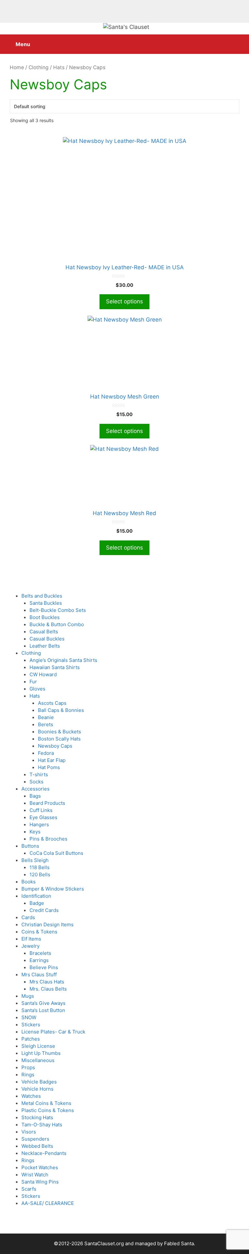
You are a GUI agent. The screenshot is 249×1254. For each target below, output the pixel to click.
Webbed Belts (37, 1146)
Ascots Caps (52, 703)
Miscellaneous (37, 1060)
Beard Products (47, 803)
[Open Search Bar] (239, 40)
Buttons (30, 846)
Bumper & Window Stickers (52, 889)
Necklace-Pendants (43, 1153)
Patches (30, 1039)
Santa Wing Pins (40, 1182)
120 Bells (40, 874)
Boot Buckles (45, 617)
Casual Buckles (47, 639)
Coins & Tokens (39, 932)
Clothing (39, 67)
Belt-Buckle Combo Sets (58, 610)
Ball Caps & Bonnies (61, 710)
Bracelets (40, 953)
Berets (45, 724)
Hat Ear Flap (51, 760)
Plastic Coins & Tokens (47, 1110)
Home (17, 67)
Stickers (30, 1024)
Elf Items (31, 939)
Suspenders (35, 1139)
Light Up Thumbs (41, 1053)
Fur (33, 681)
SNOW (28, 1017)
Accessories (35, 789)
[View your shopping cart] (220, 40)
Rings (27, 1074)
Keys (35, 832)
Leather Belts (45, 646)
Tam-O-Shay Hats (41, 1124)
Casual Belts (44, 631)
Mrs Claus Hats (47, 982)
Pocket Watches (39, 1167)
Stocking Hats (37, 1117)
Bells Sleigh (35, 860)
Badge (37, 903)
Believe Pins (44, 967)
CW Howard (43, 674)
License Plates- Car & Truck (53, 1032)
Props (28, 1067)
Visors (28, 1132)
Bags (35, 796)
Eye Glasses (43, 817)
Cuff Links (41, 810)
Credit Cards (44, 910)
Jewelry (30, 946)
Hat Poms (49, 767)
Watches (31, 1096)
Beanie (46, 717)
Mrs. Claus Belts (48, 989)
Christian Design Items (47, 924)
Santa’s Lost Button (43, 1010)
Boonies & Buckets (59, 731)
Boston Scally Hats (59, 739)
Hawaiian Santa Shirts (55, 667)
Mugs (27, 996)
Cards (28, 917)
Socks (36, 782)
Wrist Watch (34, 1175)
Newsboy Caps (55, 746)
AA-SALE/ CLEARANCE (47, 1203)
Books (28, 882)
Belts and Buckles (41, 596)
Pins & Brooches (48, 839)
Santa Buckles (46, 603)
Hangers (39, 824)
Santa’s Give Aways (43, 1003)
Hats (59, 67)
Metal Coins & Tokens (46, 1103)
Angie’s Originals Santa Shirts (63, 660)
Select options (124, 301)
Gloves (37, 689)
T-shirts (39, 774)
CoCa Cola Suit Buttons (56, 853)
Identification (36, 896)
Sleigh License (38, 1046)
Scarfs (28, 1189)
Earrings (39, 960)
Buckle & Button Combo (57, 624)
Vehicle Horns (37, 1089)
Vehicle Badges (39, 1082)
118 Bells (40, 867)
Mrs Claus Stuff (39, 974)
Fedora (46, 753)
